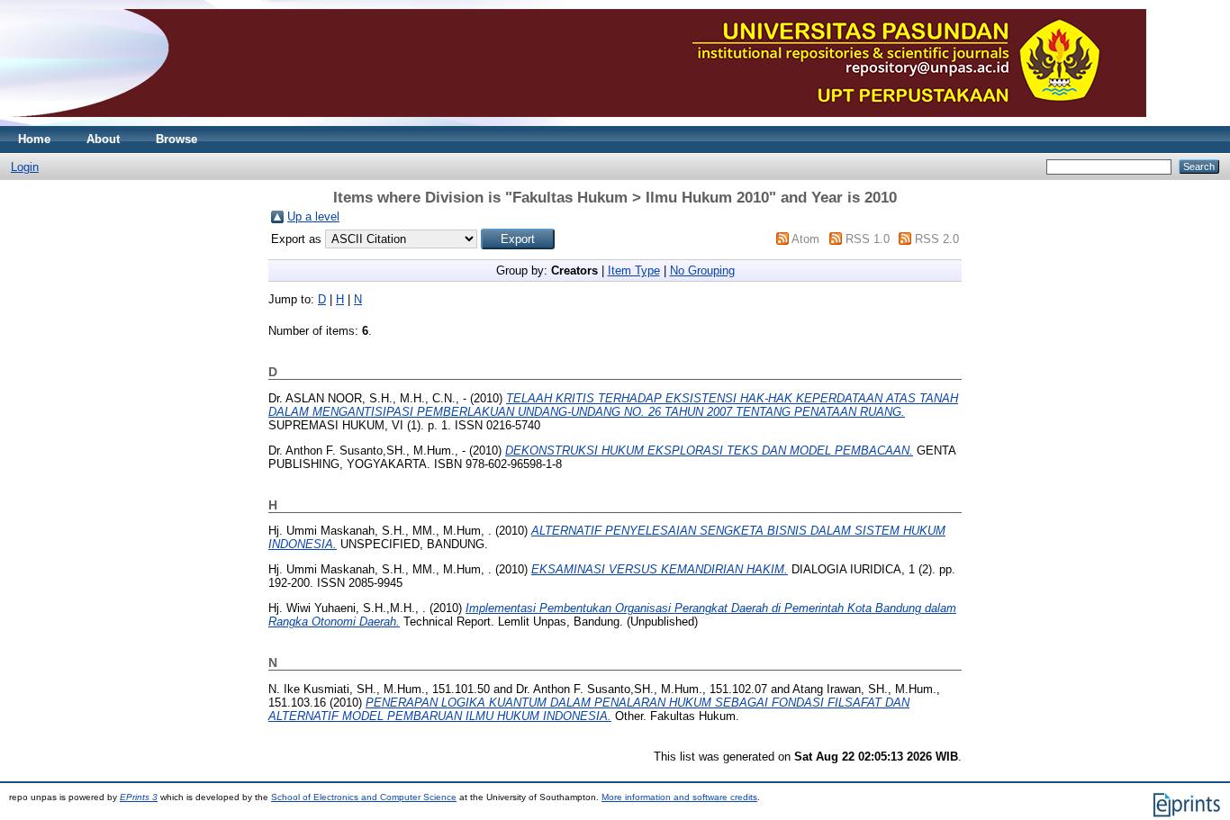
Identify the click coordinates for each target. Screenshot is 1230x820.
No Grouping (702, 270)
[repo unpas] (577, 122)
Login (25, 167)
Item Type (634, 270)
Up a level (313, 216)
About (103, 139)
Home (34, 139)
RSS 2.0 (937, 239)
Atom (805, 239)
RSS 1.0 (868, 239)
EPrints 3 (139, 797)
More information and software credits (679, 797)
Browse (176, 139)
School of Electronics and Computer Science (364, 797)
